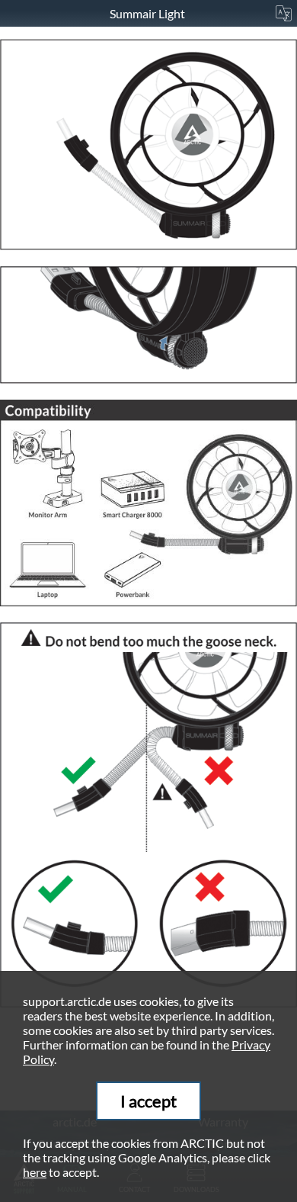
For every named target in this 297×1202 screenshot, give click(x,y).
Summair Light (148, 13)
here (34, 1172)
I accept (148, 1101)
